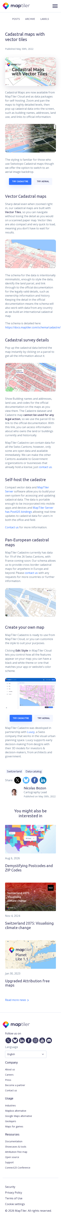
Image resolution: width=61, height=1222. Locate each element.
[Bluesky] (14, 1039)
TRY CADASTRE (20, 181)
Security (10, 1187)
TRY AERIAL (43, 181)
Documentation (13, 1141)
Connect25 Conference (17, 1167)
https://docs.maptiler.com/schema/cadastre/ (33, 327)
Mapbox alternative (15, 1110)
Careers (9, 1074)
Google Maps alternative (18, 1116)
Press (8, 1080)
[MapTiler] (16, 6)
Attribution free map (16, 1151)
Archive (30, 18)
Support (9, 1162)
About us (10, 1069)
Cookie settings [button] (15, 1204)
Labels (44, 18)
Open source (12, 1157)
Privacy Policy (13, 1192)
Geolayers (10, 1121)
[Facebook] (28, 1039)
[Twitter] (7, 1039)
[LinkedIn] (21, 1039)
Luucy (31, 732)
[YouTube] (41, 1039)
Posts (16, 18)
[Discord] (48, 1039)
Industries (10, 1105)
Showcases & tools (15, 1146)
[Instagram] (35, 1039)
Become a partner (15, 1085)
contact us (45, 467)
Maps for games (14, 1126)
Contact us (12, 527)
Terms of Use (13, 1198)
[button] (55, 6)
